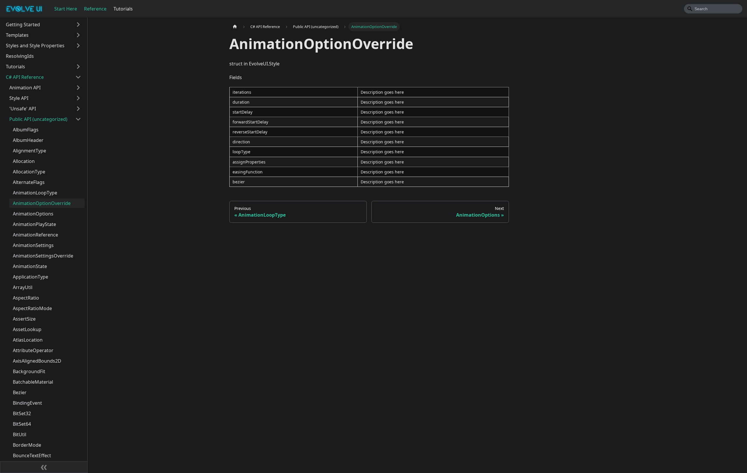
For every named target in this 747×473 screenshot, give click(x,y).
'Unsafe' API (22, 108)
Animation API (25, 87)
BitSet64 (22, 424)
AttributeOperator (33, 350)
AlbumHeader (28, 140)
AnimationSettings (33, 245)
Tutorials (123, 9)
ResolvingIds (20, 56)
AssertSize (24, 319)
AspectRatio (26, 298)
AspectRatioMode (32, 308)
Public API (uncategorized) (38, 119)
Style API (18, 98)
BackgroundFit (29, 371)
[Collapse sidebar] (44, 467)
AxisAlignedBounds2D (37, 361)
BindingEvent (27, 403)
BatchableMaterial (33, 382)
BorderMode (27, 445)
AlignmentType (29, 150)
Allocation (24, 161)
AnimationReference (35, 235)
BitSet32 (22, 413)
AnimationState (30, 266)
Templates (17, 35)
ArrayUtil (22, 287)
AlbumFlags (26, 129)
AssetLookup (27, 329)
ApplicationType (30, 277)
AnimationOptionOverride (42, 203)
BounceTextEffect (32, 455)
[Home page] (234, 26)
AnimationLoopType (35, 192)
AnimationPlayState (34, 224)
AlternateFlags (29, 182)
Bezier (20, 392)
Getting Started (23, 24)
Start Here (65, 9)
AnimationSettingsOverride (43, 256)
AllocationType (29, 171)
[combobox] (713, 8)
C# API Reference (25, 77)
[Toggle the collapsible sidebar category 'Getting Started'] (78, 24)
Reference (95, 9)
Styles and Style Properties (35, 45)
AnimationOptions (33, 214)
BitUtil (19, 434)
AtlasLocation (28, 340)
